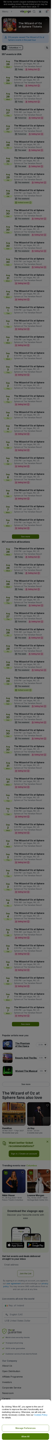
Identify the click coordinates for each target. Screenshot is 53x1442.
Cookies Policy (40, 1415)
